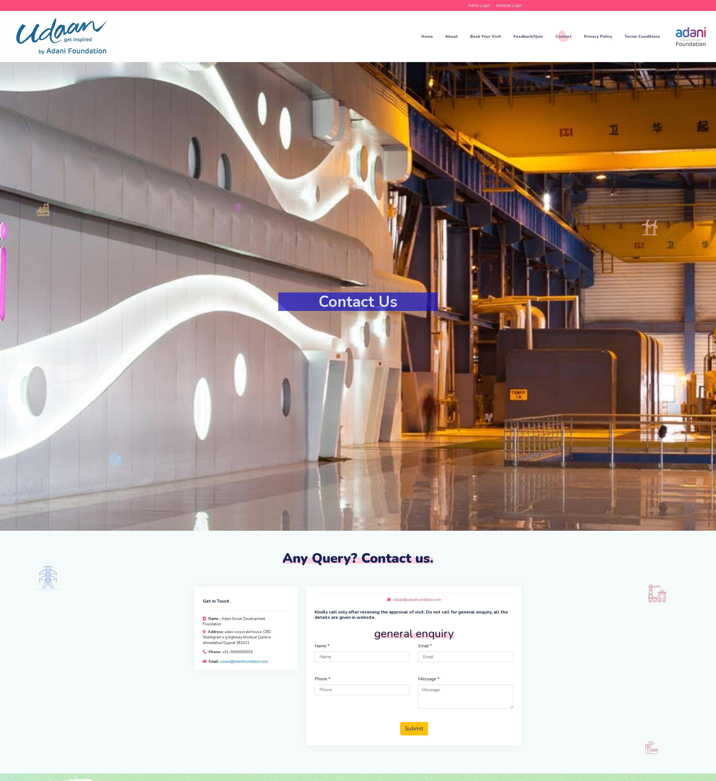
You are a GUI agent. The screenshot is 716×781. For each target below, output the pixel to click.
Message (428, 679)
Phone (322, 679)
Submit (414, 728)
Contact (563, 36)
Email (425, 646)
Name (322, 646)
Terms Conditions (642, 36)
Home (427, 36)
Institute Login (509, 5)
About (451, 36)
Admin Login (479, 5)
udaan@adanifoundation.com (244, 661)
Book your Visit (485, 36)
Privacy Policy (598, 36)
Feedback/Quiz (528, 36)
